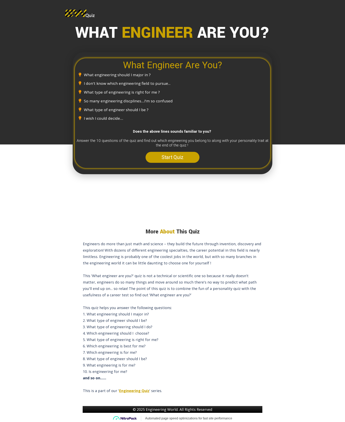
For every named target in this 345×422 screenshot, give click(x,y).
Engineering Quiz (134, 390)
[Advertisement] (174, 201)
